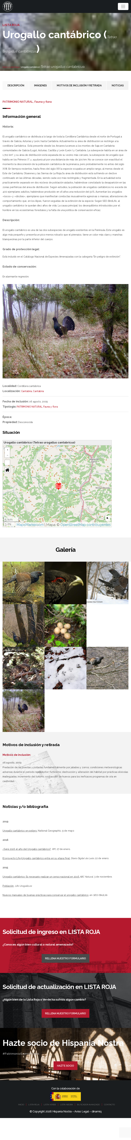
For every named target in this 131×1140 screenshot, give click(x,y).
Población (8, 886)
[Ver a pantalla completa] (7, 462)
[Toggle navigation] (123, 6)
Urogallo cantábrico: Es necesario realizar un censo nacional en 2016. (41, 876)
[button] (58, 486)
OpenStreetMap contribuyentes (85, 525)
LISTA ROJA (33, 1104)
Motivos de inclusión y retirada (79, 85)
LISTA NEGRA (66, 1104)
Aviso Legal (81, 1111)
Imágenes (40, 85)
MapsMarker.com (30, 525)
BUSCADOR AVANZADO (88, 1104)
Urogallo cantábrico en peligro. (20, 830)
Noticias (118, 85)
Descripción (16, 85)
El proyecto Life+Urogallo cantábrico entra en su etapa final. (36, 858)
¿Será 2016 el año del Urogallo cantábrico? (27, 849)
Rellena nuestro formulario (65, 958)
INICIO (21, 1104)
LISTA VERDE (50, 1104)
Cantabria (26, 391)
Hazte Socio (65, 1065)
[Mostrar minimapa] (107, 518)
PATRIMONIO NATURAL (29, 406)
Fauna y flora (50, 406)
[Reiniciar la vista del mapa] (7, 470)
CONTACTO (109, 1104)
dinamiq (96, 1111)
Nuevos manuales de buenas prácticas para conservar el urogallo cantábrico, (46, 895)
